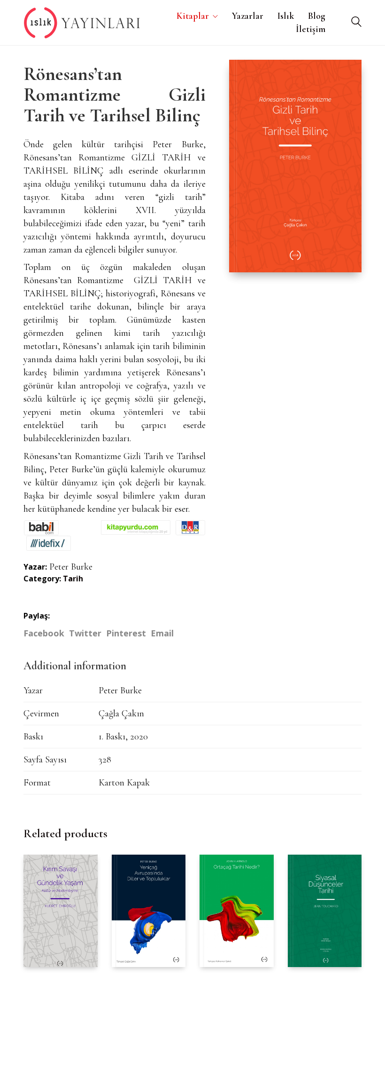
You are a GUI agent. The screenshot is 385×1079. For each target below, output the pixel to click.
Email (162, 633)
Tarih (73, 578)
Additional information (74, 666)
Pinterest (126, 633)
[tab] (78, 666)
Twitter (85, 633)
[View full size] (243, 74)
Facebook (43, 633)
